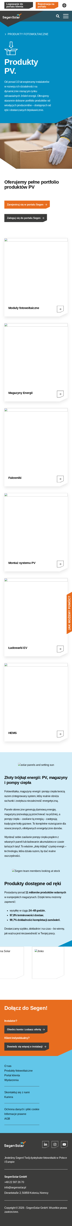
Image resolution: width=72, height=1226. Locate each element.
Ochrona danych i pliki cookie (21, 1109)
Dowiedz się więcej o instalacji (25, 1046)
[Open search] (57, 16)
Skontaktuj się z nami (17, 1092)
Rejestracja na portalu (46, 5)
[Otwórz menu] (65, 16)
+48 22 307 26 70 (14, 1182)
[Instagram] (55, 1144)
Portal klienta (12, 1075)
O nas (7, 1066)
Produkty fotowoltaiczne (28, 34)
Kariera (8, 1097)
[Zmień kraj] (64, 5)
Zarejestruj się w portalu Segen (25, 204)
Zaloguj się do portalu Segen (24, 218)
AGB (7, 1118)
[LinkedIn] (45, 1144)
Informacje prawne (15, 1114)
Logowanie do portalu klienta (14, 5)
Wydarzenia (11, 1080)
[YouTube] (64, 1144)
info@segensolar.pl (15, 1187)
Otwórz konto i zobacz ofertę (24, 1029)
